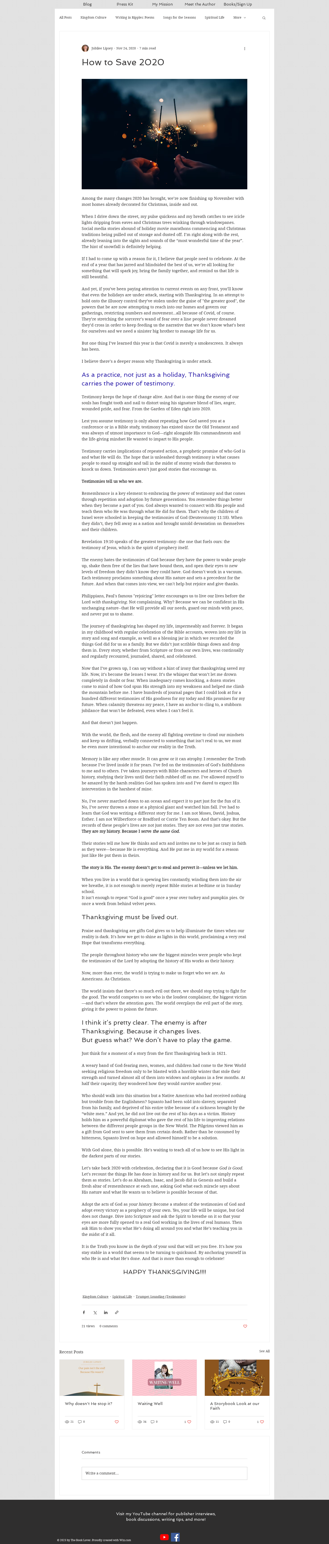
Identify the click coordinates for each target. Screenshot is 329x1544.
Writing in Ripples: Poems (134, 17)
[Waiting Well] (164, 1378)
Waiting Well (150, 1403)
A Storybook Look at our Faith (234, 1406)
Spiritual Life (214, 17)
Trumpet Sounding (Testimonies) (161, 1297)
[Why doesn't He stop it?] (92, 1378)
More (237, 17)
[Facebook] (175, 1537)
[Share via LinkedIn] (106, 1312)
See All (264, 1351)
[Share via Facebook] (84, 1312)
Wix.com (125, 1540)
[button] (264, 17)
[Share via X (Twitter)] (95, 1312)
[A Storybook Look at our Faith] (237, 1378)
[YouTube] (164, 1537)
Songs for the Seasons (179, 17)
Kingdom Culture (94, 17)
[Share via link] (117, 1312)
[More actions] (244, 48)
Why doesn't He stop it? (88, 1403)
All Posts (65, 17)
